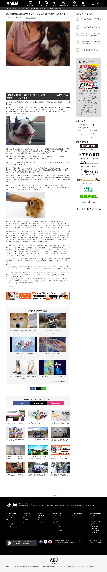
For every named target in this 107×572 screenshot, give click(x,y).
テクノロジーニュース (11, 526)
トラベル (55, 520)
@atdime (22, 403)
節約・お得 (40, 520)
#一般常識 (79, 124)
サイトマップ (66, 540)
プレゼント (93, 518)
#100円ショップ (88, 124)
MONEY (41, 513)
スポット (74, 515)
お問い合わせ (92, 540)
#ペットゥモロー (30, 17)
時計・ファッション (57, 524)
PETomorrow (95, 530)
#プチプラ (79, 127)
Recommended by (55, 381)
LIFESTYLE (57, 513)
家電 (7, 520)
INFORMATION (96, 513)
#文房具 (90, 131)
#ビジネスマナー (81, 131)
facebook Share (32, 388)
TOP (7, 8)
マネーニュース (41, 524)
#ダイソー (87, 127)
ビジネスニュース (27, 524)
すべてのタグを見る (94, 137)
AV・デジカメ (9, 515)
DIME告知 (92, 515)
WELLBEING (95, 528)
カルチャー (74, 518)
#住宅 (93, 134)
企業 (24, 518)
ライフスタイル (14, 8)
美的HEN (94, 532)
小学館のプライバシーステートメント (77, 542)
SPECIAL (95, 524)
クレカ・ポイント (42, 522)
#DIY (89, 134)
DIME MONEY (41, 515)
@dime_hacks (56, 403)
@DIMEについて (58, 540)
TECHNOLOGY (12, 513)
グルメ (54, 518)
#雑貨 (95, 131)
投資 (39, 518)
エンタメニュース (76, 522)
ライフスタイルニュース (59, 530)
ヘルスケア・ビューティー (59, 526)
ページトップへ (53, 495)
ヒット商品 (25, 520)
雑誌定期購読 (65, 542)
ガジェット (8, 522)
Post (38, 388)
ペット (22, 8)
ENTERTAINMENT (79, 513)
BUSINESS (27, 513)
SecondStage (95, 526)
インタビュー (26, 522)
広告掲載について (92, 542)
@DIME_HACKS (39, 403)
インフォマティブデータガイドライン (79, 540)
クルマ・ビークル (57, 515)
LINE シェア (43, 388)
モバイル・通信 (9, 518)
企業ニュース (96, 521)
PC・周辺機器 (9, 524)
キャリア (25, 515)
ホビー (73, 520)
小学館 (59, 542)
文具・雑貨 (55, 522)
